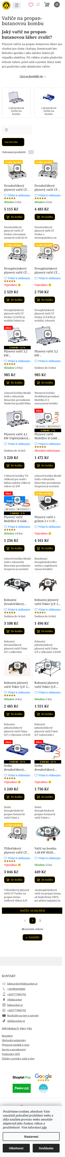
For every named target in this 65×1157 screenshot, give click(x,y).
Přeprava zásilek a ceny (15, 1044)
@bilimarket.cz (16, 1021)
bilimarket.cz (15, 1005)
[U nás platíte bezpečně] (22, 1077)
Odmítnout (16, 1148)
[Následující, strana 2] (32, 920)
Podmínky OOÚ (11, 1054)
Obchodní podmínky (14, 1040)
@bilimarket (14, 999)
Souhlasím (46, 1148)
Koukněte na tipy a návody (23, 1015)
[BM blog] (17, 5)
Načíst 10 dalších (32, 910)
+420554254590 (16, 989)
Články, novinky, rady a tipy (18, 1058)
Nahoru (34, 937)
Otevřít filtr (12, 142)
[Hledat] (38, 4)
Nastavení (31, 1136)
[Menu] (56, 4)
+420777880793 (16, 994)
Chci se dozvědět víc (31, 76)
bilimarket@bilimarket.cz (22, 983)
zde (44, 1127)
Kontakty (7, 1035)
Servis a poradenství (14, 1049)
